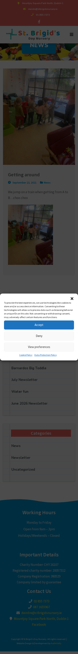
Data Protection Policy (45, 354)
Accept (39, 325)
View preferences (39, 347)
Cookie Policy (25, 354)
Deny (39, 336)
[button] (72, 299)
